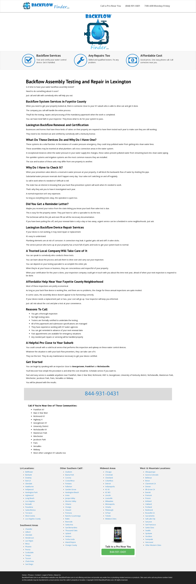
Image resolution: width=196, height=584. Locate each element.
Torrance (28, 513)
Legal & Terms (47, 575)
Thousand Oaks (71, 530)
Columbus (109, 481)
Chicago (108, 472)
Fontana (68, 483)
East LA (28, 481)
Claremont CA (150, 483)
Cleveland (109, 478)
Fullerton (68, 486)
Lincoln (108, 495)
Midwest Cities (110, 519)
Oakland (148, 504)
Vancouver (149, 542)
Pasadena (29, 507)
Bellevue (148, 478)
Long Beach (29, 498)
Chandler (28, 529)
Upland (68, 533)
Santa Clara (149, 527)
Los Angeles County (33, 519)
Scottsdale (29, 552)
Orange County (71, 545)
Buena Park (69, 475)
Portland (148, 507)
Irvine (67, 495)
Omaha (108, 507)
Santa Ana (69, 525)
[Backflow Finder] (46, 5)
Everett (148, 492)
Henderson (29, 538)
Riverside (68, 522)
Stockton (148, 536)
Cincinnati (109, 475)
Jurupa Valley (70, 498)
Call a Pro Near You (110, 5)
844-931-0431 (102, 393)
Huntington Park (31, 492)
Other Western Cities (153, 545)
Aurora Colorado (151, 475)
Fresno (148, 498)
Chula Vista (29, 561)
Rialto (67, 519)
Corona (68, 478)
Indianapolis (110, 486)
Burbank (28, 475)
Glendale (28, 483)
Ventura (68, 536)
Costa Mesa (69, 481)
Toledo (108, 516)
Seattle (148, 530)
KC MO (107, 492)
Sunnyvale (149, 539)
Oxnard (68, 510)
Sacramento (150, 516)
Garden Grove (70, 489)
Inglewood (29, 495)
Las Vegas (29, 541)
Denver (148, 486)
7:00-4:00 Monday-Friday (157, 5)
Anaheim (68, 472)
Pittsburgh (109, 510)
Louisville (108, 498)
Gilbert (28, 532)
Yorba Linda (70, 539)
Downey (28, 478)
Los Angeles (30, 501)
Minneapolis (110, 504)
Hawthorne (29, 486)
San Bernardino (71, 527)
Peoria (27, 549)
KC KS (107, 489)
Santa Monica (30, 510)
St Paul (107, 513)
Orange (68, 507)
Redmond (149, 510)
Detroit (108, 483)
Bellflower (29, 472)
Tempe (28, 555)
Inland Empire (70, 542)
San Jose (148, 522)
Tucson (28, 558)
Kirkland (148, 501)
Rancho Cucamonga (73, 516)
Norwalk (28, 504)
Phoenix (28, 547)
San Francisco (150, 525)
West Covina (30, 516)
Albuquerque (150, 472)
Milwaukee (109, 501)
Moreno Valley (70, 501)
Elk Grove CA (150, 489)
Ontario (68, 504)
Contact (38, 575)
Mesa (27, 544)
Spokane (148, 533)
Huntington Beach (72, 492)
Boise (147, 481)
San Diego (29, 564)
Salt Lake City (150, 519)
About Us (57, 575)
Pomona (68, 513)
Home (24, 575)
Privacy (30, 575)
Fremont (148, 495)
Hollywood (29, 489)
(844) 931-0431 (132, 5)
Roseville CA (150, 513)
